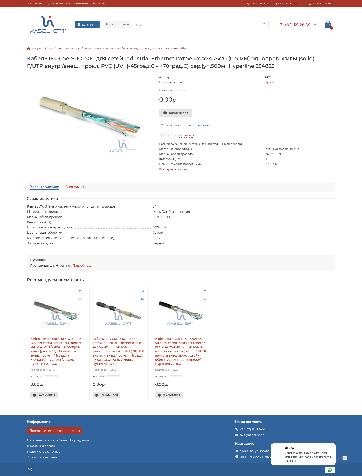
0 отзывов (186, 135)
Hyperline (180, 48)
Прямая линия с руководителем (55, 431)
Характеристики (44, 187)
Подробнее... (82, 265)
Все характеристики (173, 169)
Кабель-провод (62, 48)
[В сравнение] (80, 299)
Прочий (40, 48)
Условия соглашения (42, 457)
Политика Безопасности (45, 451)
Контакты (99, 3)
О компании (35, 3)
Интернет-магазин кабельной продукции (58, 440)
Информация (38, 422)
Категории (89, 24)
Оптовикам (81, 3)
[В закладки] (80, 291)
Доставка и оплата (58, 3)
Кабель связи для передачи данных (143, 48)
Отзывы (75, 187)
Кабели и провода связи (95, 48)
